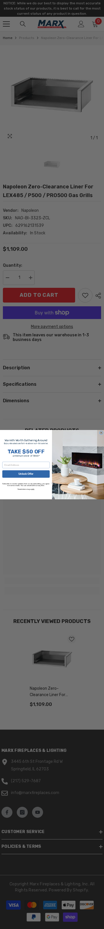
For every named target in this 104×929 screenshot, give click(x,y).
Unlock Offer (26, 473)
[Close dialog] (101, 433)
